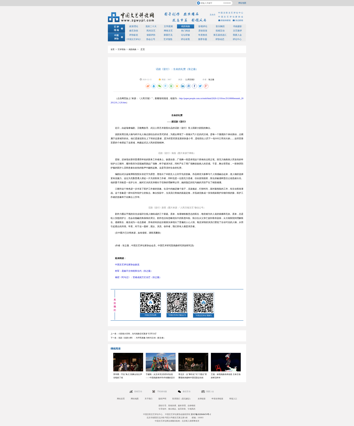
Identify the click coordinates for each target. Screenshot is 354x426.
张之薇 (211, 80)
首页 (112, 49)
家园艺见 (168, 35)
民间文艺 (151, 30)
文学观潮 (168, 26)
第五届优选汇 (220, 35)
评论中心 (237, 39)
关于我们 (148, 399)
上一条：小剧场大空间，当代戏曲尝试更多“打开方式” (134, 334)
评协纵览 (133, 35)
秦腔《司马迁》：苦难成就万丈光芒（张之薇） (136, 277)
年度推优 (202, 35)
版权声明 (162, 399)
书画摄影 (237, 26)
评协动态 (219, 39)
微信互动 (187, 391)
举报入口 (233, 399)
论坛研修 (185, 35)
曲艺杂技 (133, 30)
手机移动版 (162, 391)
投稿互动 (220, 30)
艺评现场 (121, 49)
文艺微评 (237, 30)
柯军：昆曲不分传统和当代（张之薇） (132, 271)
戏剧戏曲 (185, 26)
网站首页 (121, 399)
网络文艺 (168, 30)
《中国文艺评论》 (133, 39)
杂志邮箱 (239, 20)
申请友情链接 (217, 399)
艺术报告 (168, 39)
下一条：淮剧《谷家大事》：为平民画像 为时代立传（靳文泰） (138, 338)
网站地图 (242, 3)
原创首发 (202, 30)
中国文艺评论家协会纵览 (125, 264)
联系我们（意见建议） (182, 399)
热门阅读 (185, 30)
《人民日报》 (190, 80)
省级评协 (150, 35)
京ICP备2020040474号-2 (201, 414)
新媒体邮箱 (226, 20)
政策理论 (133, 26)
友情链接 (201, 399)
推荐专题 (202, 39)
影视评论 (202, 26)
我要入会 (237, 35)
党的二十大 (151, 26)
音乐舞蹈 (220, 26)
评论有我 (185, 39)
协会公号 (150, 39)
